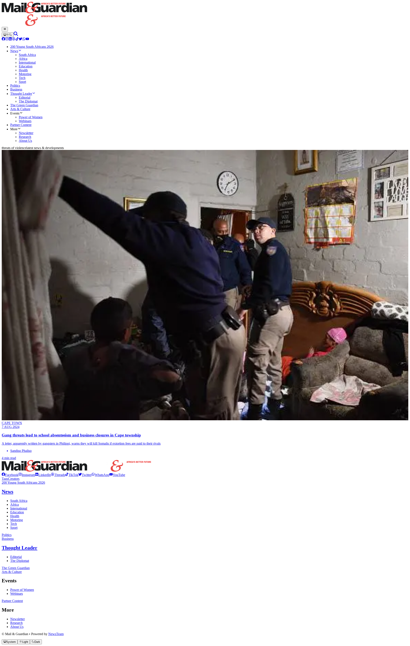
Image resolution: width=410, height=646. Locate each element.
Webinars (16, 593)
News (7, 491)
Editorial (16, 557)
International (18, 508)
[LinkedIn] (10, 39)
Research (16, 623)
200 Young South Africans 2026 (23, 482)
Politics (7, 535)
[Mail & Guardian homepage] (205, 14)
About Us (16, 626)
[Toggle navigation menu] (5, 29)
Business (8, 539)
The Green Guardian (16, 568)
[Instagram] (7, 39)
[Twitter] (20, 39)
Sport (14, 527)
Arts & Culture (12, 572)
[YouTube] (27, 39)
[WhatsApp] (24, 39)
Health (14, 516)
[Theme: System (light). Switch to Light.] (8, 34)
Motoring (16, 520)
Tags (5, 478)
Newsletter (17, 619)
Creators (13, 478)
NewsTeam (56, 634)
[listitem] (10, 475)
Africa (14, 504)
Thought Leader (19, 548)
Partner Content (12, 601)
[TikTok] (17, 39)
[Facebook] (3, 39)
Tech (13, 524)
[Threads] (13, 39)
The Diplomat (19, 561)
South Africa (18, 500)
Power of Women (22, 590)
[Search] (16, 35)
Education (17, 512)
